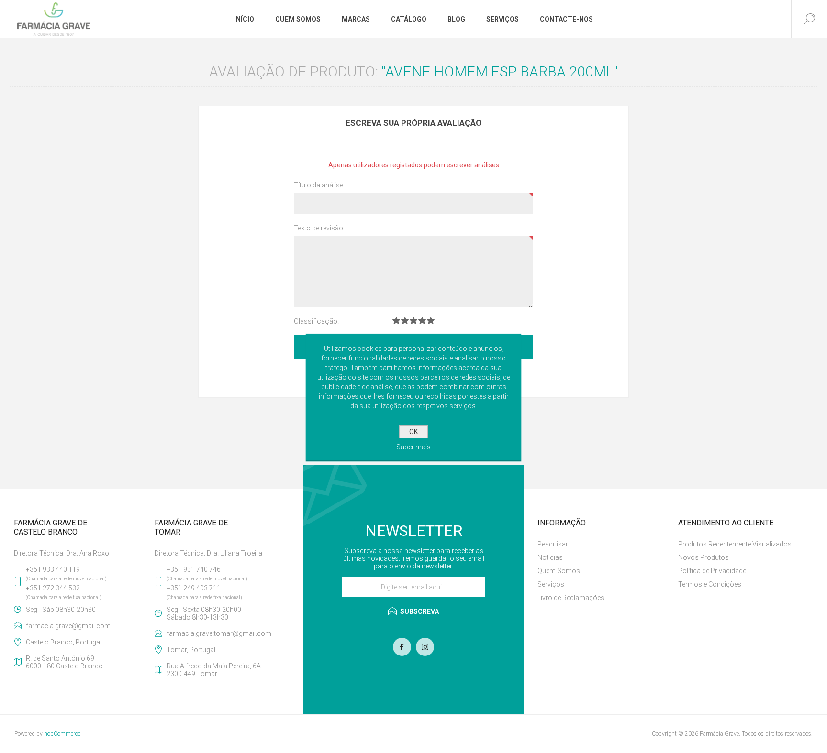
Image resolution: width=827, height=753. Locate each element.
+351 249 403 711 (194, 588)
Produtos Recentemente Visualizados (735, 544)
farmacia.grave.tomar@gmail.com (219, 633)
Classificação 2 (405, 320)
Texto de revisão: (319, 228)
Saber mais (413, 447)
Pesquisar (552, 544)
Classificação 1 (396, 320)
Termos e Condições (709, 584)
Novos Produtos (703, 557)
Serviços (550, 584)
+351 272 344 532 (53, 588)
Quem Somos (558, 571)
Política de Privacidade (712, 571)
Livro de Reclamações (570, 597)
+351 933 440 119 (53, 569)
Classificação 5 (430, 320)
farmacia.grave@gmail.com (68, 626)
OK (413, 432)
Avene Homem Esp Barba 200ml (499, 71)
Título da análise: (319, 185)
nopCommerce (62, 734)
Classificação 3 (413, 320)
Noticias (550, 557)
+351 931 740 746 (194, 569)
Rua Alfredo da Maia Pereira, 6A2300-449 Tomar (214, 669)
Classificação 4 (422, 320)
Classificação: (316, 321)
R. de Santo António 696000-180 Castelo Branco (64, 662)
